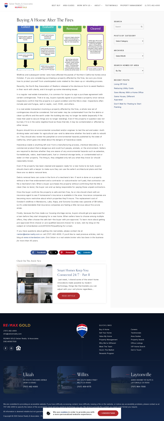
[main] (82, 162)
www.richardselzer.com (34, 237)
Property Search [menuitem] (137, 340)
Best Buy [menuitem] (56, 5)
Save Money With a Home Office (128, 92)
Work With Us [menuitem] (84, 5)
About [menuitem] (98, 5)
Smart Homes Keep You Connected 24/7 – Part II (73, 272)
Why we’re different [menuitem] (107, 343)
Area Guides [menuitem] (68, 5)
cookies (64, 412)
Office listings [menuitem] (137, 343)
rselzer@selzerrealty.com (28, 234)
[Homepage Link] (18, 5)
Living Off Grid (120, 84)
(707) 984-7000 (138, 386)
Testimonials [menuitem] (111, 5)
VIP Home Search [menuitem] (138, 347)
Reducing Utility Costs (124, 88)
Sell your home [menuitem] (105, 333)
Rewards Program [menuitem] (106, 353)
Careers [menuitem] (134, 329)
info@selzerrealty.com (12, 334)
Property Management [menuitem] (131, 5)
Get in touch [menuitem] (136, 350)
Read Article (68, 296)
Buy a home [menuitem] (104, 329)
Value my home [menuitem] (105, 336)
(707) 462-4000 (10, 331)
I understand (108, 413)
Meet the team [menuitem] (105, 347)
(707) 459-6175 (84, 386)
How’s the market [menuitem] (106, 350)
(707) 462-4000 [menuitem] (153, 5)
